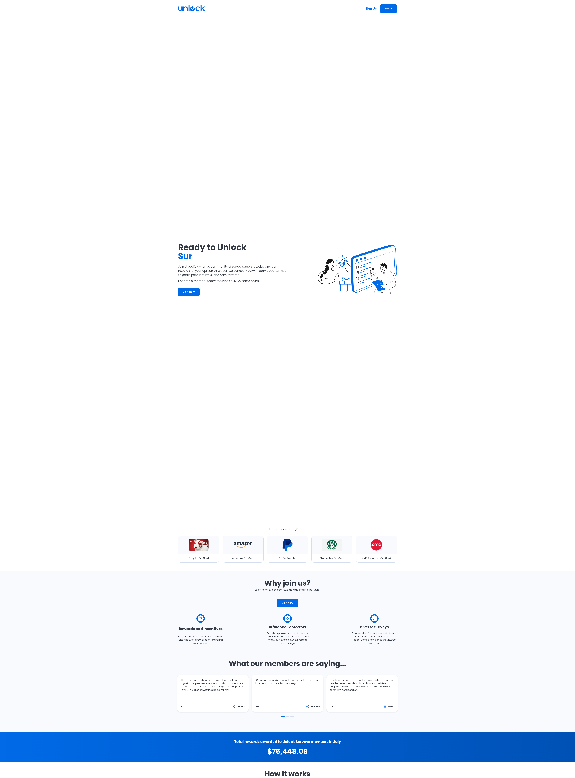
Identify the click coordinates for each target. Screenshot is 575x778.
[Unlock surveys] (191, 8)
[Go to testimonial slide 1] (283, 716)
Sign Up (371, 8)
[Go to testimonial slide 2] (287, 716)
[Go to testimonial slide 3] (292, 716)
